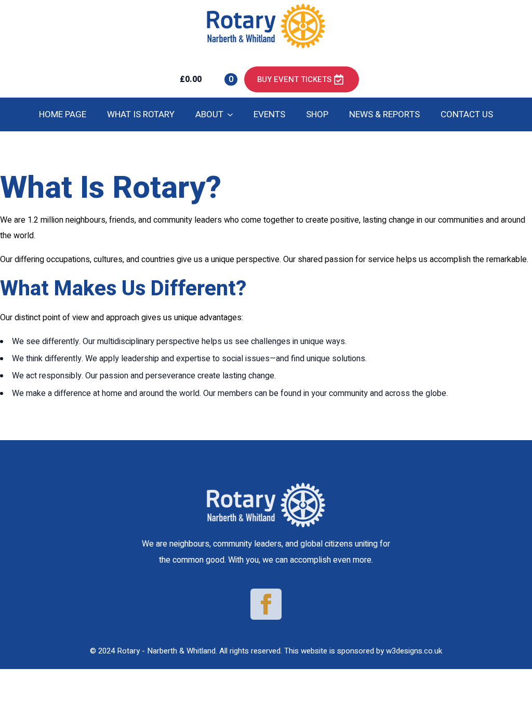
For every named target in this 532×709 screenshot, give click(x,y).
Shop (317, 114)
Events (269, 114)
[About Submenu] (233, 114)
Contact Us (467, 114)
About (209, 114)
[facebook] (266, 604)
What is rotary (141, 114)
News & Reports (384, 114)
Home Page (62, 114)
